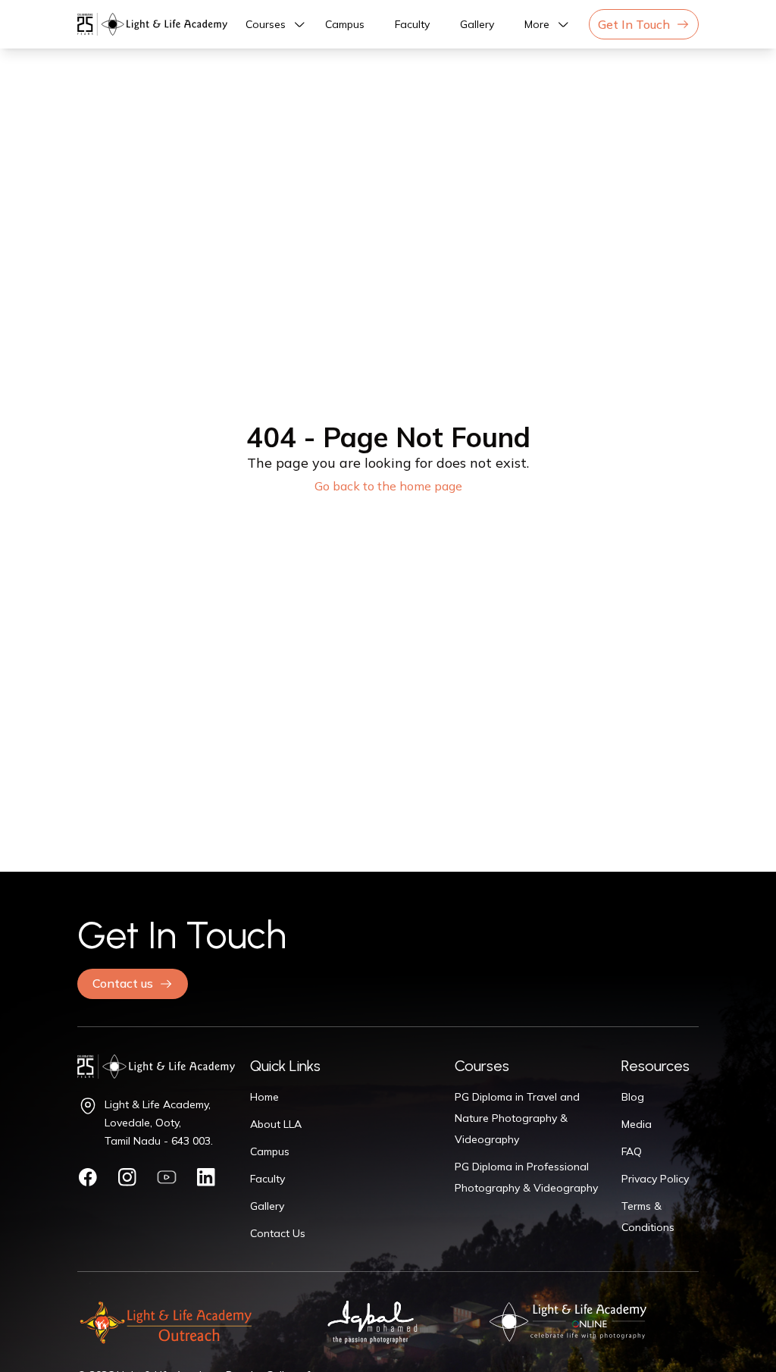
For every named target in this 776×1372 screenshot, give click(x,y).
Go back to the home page (388, 485)
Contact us (122, 983)
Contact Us (277, 1233)
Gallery (477, 24)
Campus (345, 24)
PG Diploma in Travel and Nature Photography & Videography (517, 1118)
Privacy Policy (655, 1179)
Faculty (412, 24)
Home (264, 1097)
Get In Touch (634, 24)
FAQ (631, 1151)
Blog (632, 1097)
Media (636, 1124)
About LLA (276, 1124)
